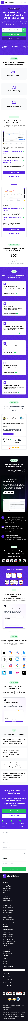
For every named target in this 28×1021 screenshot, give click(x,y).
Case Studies (5, 961)
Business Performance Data (9, 921)
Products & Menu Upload (8, 907)
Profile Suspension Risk (7, 900)
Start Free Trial (14, 34)
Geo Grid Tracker (6, 903)
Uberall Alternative (6, 951)
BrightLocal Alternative (7, 953)
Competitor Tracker (7, 905)
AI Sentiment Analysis (7, 915)
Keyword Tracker (6, 890)
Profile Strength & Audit (7, 917)
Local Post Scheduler (7, 912)
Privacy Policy (5, 958)
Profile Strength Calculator (8, 932)
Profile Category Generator (8, 931)
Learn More (7, 492)
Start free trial (14, 816)
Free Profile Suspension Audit (9, 941)
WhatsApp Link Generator (8, 939)
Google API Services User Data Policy (11, 1016)
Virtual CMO (5, 924)
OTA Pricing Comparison (8, 909)
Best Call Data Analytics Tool (9, 922)
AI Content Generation (7, 896)
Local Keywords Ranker (8, 895)
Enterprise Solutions (7, 888)
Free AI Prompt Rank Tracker (9, 943)
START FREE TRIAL (14, 173)
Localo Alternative (6, 948)
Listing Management (7, 885)
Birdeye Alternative (7, 949)
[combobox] (21, 2)
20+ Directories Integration (8, 919)
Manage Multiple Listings (8, 910)
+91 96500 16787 (8, 979)
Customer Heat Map (7, 914)
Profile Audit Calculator (8, 934)
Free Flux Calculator (7, 938)
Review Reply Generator (8, 929)
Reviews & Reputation (7, 886)
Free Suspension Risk (7, 936)
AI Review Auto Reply (7, 902)
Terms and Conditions (7, 960)
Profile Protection (6, 898)
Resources (5, 963)
